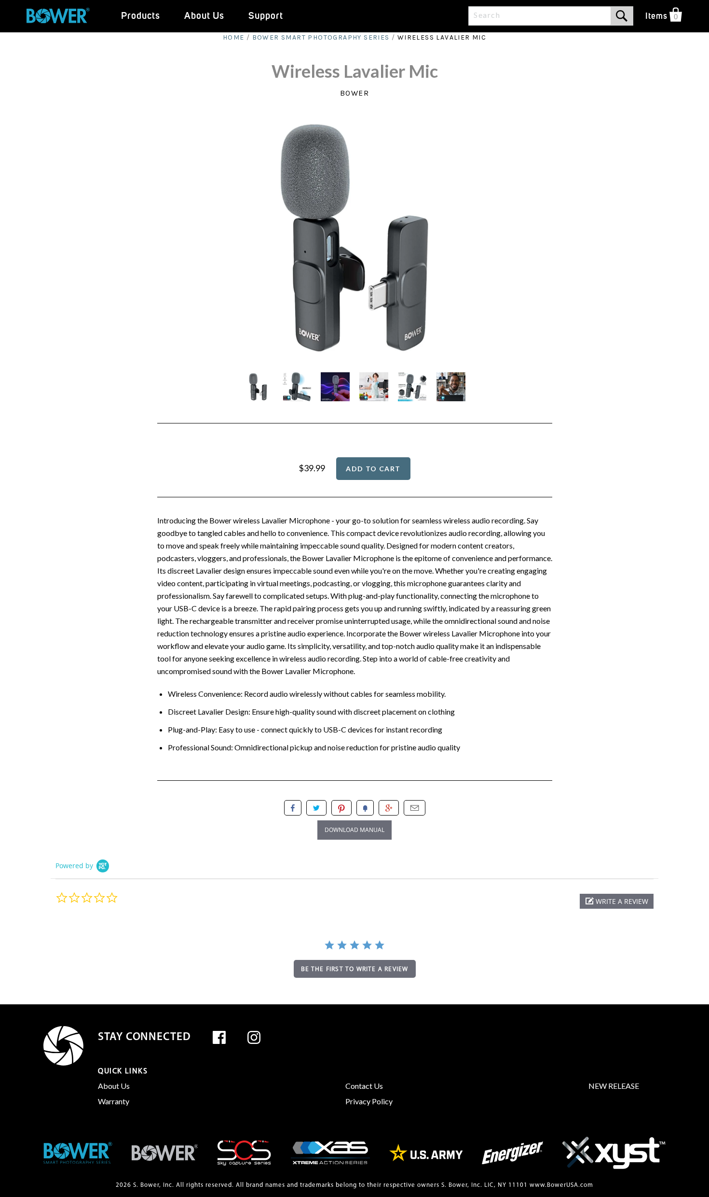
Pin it (341, 808)
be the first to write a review (355, 969)
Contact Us (364, 1085)
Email (414, 808)
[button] (617, 901)
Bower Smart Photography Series (321, 37)
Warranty (113, 1101)
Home (234, 37)
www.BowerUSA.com (561, 1185)
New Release (613, 1085)
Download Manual (354, 830)
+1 (389, 808)
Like (292, 808)
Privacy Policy (369, 1101)
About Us (114, 1085)
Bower (354, 93)
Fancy (365, 808)
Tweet (316, 808)
